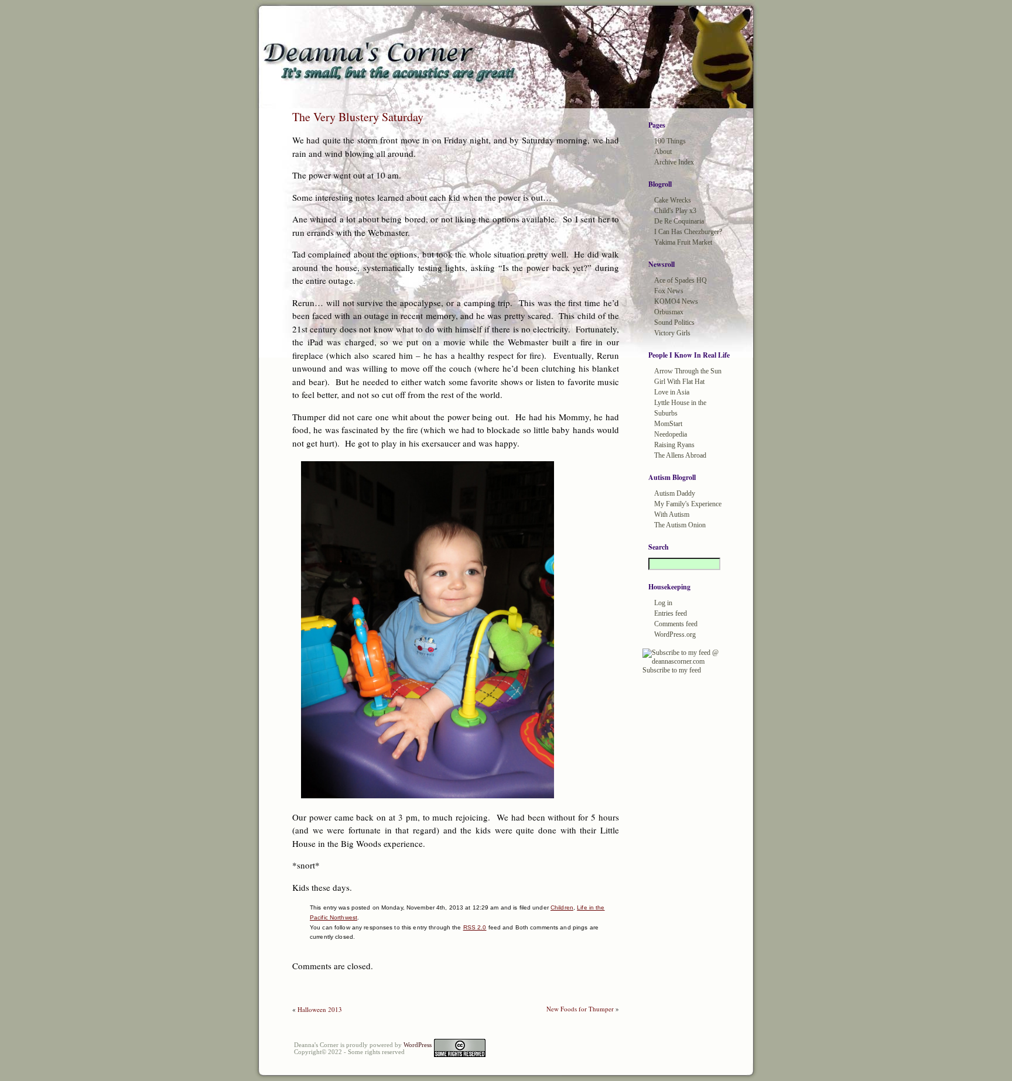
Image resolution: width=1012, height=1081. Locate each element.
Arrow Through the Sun (688, 371)
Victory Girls (672, 333)
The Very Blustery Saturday (357, 117)
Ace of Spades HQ (680, 280)
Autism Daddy (674, 493)
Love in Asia (671, 392)
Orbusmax (668, 312)
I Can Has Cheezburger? (688, 232)
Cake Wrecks (672, 200)
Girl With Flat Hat (679, 382)
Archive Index (674, 162)
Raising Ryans (674, 445)
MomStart (668, 424)
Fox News (668, 291)
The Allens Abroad (680, 455)
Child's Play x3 (675, 211)
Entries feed (670, 613)
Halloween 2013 (320, 1009)
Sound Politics (674, 322)
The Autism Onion (680, 525)
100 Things (670, 141)
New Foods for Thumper (580, 1008)
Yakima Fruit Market (683, 242)
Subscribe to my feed (671, 670)
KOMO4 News (676, 301)
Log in (663, 603)
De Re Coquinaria (679, 221)
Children (562, 907)
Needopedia (670, 434)
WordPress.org (675, 634)
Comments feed (676, 624)
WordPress (418, 1044)
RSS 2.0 (475, 927)
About (663, 151)
